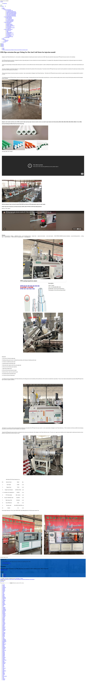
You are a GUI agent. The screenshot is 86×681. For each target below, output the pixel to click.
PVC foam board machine (10, 27)
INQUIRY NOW (3, 569)
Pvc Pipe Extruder (11, 579)
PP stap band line (9, 18)
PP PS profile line (9, 17)
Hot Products (18, 578)
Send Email (2, 581)
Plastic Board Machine (7, 22)
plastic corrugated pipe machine (11, 13)
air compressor (8, 30)
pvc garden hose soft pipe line (11, 11)
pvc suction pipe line (9, 10)
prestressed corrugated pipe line (11, 12)
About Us (3, 39)
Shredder (1, 579)
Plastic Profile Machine (8, 16)
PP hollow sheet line (9, 24)
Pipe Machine (32, 579)
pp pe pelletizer (8, 35)
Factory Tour (6, 40)
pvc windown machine (10, 19)
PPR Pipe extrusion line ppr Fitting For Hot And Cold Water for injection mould (15, 49)
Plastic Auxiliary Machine (8, 29)
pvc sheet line (8, 28)
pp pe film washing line (10, 34)
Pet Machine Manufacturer (25, 579)
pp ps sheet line (8, 26)
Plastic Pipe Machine (7, 9)
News (3, 38)
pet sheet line (8, 23)
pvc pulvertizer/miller (9, 36)
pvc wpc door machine (10, 20)
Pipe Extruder (6, 579)
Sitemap (21, 578)
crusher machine (8, 32)
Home (3, 7)
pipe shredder (8, 33)
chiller (7, 31)
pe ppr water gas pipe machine (11, 14)
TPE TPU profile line (9, 21)
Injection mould (6, 37)
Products (3, 8)
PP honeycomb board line (10, 25)
